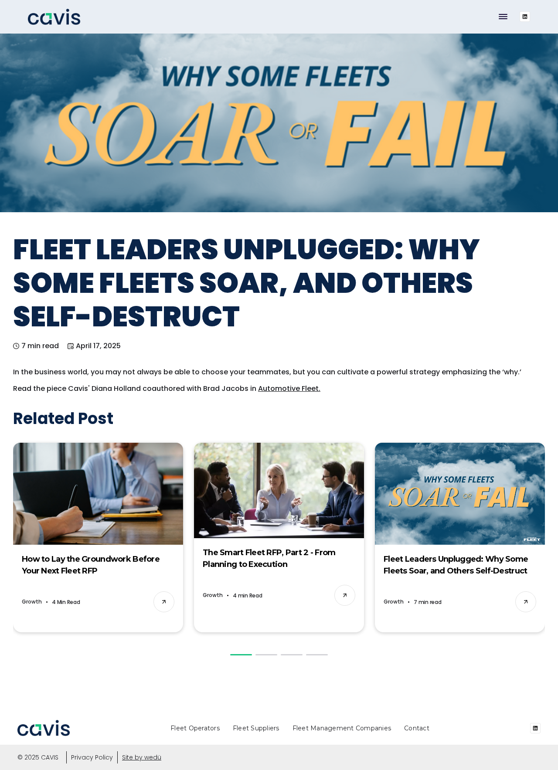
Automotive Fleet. (289, 388)
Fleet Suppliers (256, 728)
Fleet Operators (195, 728)
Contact (416, 728)
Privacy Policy (92, 757)
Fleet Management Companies (342, 728)
